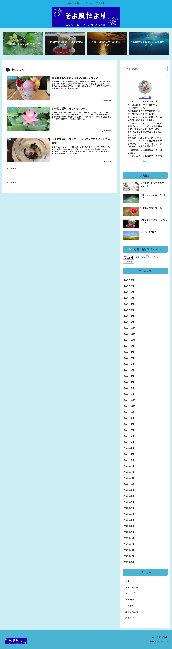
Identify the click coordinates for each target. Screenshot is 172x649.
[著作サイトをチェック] (145, 161)
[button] (164, 68)
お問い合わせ (162, 637)
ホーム (151, 637)
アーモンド (145, 97)
